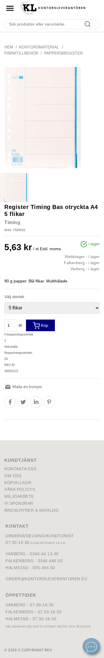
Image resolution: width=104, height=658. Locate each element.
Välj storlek (14, 296)
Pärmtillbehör (21, 53)
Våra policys (19, 489)
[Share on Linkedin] (36, 402)
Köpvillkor (17, 482)
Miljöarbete (19, 496)
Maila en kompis (26, 386)
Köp (44, 325)
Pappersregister (63, 53)
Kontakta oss (20, 468)
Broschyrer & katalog (31, 510)
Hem (8, 47)
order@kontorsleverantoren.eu (46, 578)
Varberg (15, 605)
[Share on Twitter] (23, 402)
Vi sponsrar (18, 503)
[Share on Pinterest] (49, 402)
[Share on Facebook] (10, 402)
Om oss (12, 475)
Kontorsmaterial (39, 47)
